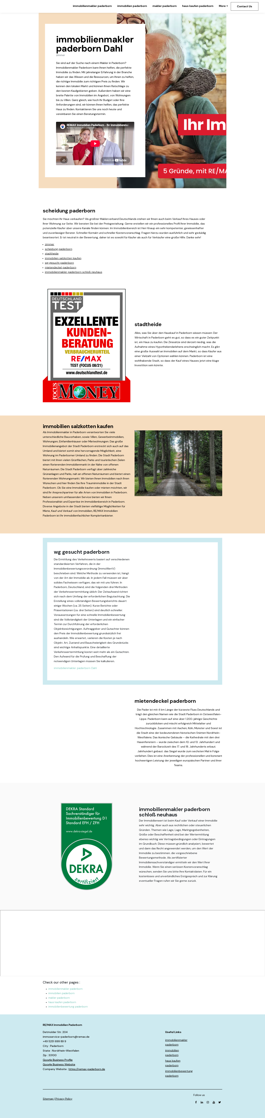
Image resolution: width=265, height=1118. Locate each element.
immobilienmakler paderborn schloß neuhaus (73, 272)
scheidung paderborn (58, 249)
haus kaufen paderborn (197, 6)
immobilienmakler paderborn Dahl (75, 668)
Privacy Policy (63, 1099)
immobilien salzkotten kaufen (63, 258)
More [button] (222, 6)
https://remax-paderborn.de (87, 1069)
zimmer (49, 244)
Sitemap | (49, 1099)
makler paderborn (165, 6)
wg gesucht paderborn (59, 263)
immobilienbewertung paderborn (68, 1006)
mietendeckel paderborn (60, 267)
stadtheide (52, 253)
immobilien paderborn (132, 6)
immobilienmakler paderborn (92, 6)
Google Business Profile (58, 1060)
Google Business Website (59, 1064)
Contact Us (244, 6)
